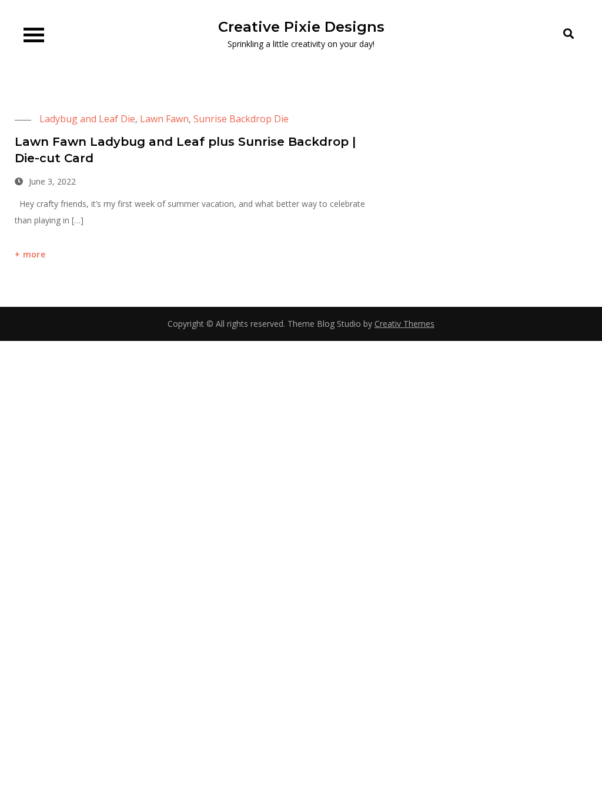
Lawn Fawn (164, 118)
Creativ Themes (404, 323)
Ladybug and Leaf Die (87, 118)
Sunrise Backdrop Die (241, 118)
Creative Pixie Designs (301, 26)
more (34, 254)
